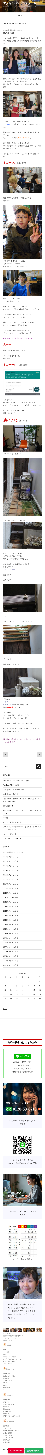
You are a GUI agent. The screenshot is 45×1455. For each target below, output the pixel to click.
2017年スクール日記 (10, 924)
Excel (5, 1385)
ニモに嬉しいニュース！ (12, 838)
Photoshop (6, 1409)
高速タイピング (8, 1380)
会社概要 (6, 1352)
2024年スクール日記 (10, 956)
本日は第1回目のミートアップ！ (15, 790)
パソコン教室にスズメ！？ (13, 822)
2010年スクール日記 (10, 893)
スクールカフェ (8, 1437)
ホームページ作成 (9, 1404)
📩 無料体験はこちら (34, 1451)
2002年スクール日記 (10, 861)
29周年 (5, 818)
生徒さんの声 (7, 1435)
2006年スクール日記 (10, 879)
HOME (5, 1350)
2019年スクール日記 (10, 934)
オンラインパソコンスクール (12, 1359)
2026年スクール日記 (10, 965)
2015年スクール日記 (10, 915)
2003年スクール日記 (10, 866)
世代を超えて (8, 806)
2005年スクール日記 (10, 875)
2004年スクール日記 (10, 870)
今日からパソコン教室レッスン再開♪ (16, 781)
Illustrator (6, 1407)
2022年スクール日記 (10, 947)
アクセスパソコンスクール (19, 3)
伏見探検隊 (6, 1442)
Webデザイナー (8, 1402)
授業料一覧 (6, 1373)
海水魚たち (6, 1440)
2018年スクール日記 (10, 929)
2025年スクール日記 (10, 961)
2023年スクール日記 (10, 952)
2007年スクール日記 (10, 884)
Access (5, 1390)
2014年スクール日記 (10, 911)
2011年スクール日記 (10, 897)
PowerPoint (6, 1387)
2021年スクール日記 (10, 942)
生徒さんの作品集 (9, 1376)
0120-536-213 (17, 1451)
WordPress (6, 1414)
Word (5, 1383)
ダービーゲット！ (9, 834)
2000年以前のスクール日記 (13, 852)
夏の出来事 (8, 33)
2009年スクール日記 (10, 888)
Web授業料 (6, 1400)
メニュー (24, 15)
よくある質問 (7, 1433)
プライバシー (7, 1364)
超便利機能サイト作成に (11, 1430)
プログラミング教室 (9, 1357)
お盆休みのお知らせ (10, 794)
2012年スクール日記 (10, 902)
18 (11, 994)
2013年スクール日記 (10, 906)
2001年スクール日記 (10, 857)
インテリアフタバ (9, 1361)
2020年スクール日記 (10, 938)
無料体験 (6, 1426)
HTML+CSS (7, 1411)
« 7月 (5, 1009)
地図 (4, 1354)
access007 (19, 30)
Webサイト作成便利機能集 (11, 1416)
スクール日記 (7, 1428)
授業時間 (6, 1378)
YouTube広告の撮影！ (11, 785)
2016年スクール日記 (10, 920)
